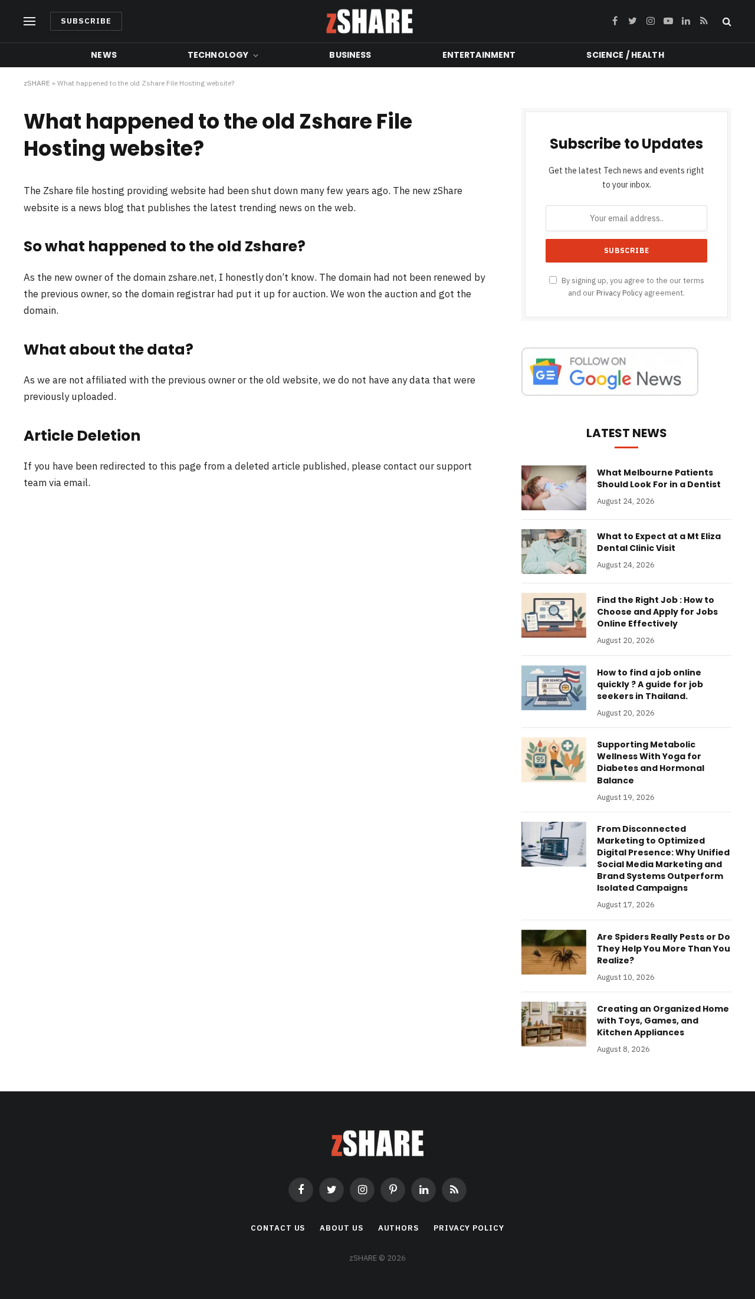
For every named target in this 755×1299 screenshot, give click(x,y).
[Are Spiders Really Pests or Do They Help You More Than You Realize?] (553, 952)
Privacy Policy (619, 292)
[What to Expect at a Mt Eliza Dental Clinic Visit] (553, 551)
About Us (341, 1228)
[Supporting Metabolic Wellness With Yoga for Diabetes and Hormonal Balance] (553, 759)
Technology (218, 55)
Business (350, 55)
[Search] (725, 21)
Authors (398, 1228)
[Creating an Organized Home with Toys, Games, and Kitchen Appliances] (553, 1024)
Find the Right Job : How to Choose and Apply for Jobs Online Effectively (657, 611)
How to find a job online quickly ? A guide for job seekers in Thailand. (650, 684)
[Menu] (29, 21)
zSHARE (37, 82)
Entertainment (479, 55)
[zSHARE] (369, 21)
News (104, 55)
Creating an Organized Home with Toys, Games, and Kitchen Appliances (663, 1020)
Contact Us (278, 1228)
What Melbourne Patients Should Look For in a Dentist (659, 478)
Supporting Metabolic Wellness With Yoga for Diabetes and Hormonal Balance (650, 762)
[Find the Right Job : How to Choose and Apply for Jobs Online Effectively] (553, 615)
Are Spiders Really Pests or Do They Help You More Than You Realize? (663, 948)
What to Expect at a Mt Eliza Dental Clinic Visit (659, 542)
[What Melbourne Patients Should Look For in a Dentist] (553, 487)
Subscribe (86, 21)
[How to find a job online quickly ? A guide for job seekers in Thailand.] (553, 687)
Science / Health (625, 55)
